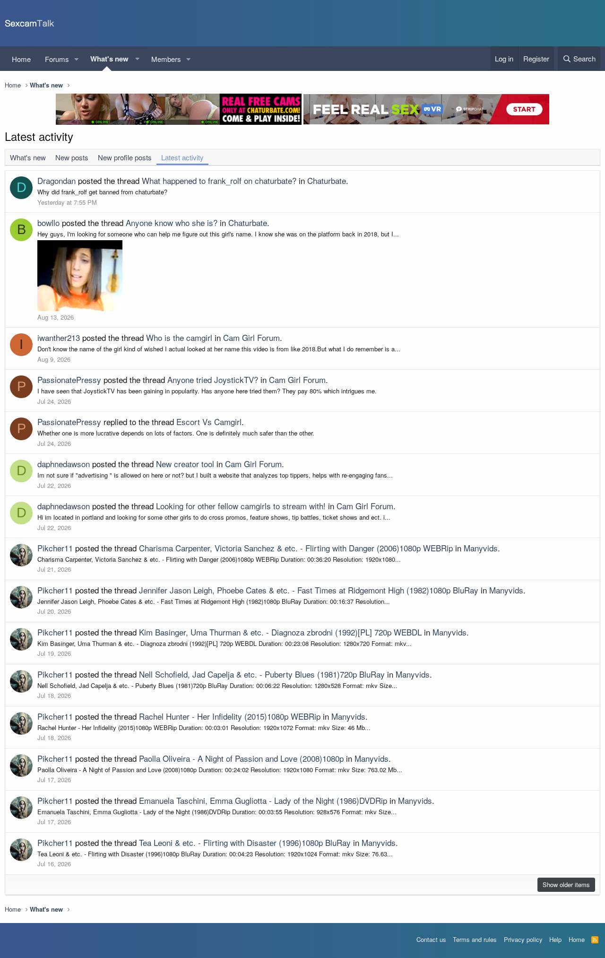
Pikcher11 (55, 548)
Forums (57, 59)
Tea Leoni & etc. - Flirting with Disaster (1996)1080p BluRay (245, 842)
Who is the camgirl (179, 337)
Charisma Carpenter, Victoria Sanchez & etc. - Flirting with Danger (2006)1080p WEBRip (296, 548)
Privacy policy (523, 939)
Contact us (431, 939)
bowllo (48, 222)
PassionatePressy (69, 379)
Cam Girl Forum (251, 337)
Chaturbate (326, 180)
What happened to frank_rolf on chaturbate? (219, 180)
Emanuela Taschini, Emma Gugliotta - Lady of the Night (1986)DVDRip (263, 800)
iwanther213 (58, 337)
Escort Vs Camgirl (209, 421)
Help (555, 939)
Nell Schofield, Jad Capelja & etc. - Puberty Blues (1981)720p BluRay (262, 674)
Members (166, 59)
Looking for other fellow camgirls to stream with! (241, 506)
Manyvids (481, 548)
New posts (71, 157)
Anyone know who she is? (171, 222)
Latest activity (182, 157)
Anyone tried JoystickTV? (212, 379)
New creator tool (185, 464)
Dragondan (56, 180)
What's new (109, 58)
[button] (76, 59)
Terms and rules (475, 939)
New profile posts (125, 157)
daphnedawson (63, 464)
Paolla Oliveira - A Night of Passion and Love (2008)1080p (241, 758)
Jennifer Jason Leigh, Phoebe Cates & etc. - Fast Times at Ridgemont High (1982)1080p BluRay (308, 590)
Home (21, 59)
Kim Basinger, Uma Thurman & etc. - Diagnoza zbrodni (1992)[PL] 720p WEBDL (280, 632)
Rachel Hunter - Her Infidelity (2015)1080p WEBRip (229, 716)
